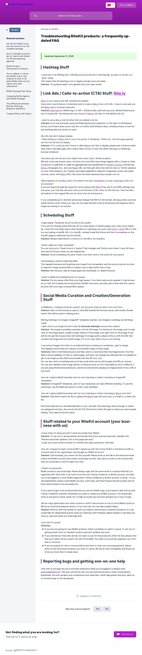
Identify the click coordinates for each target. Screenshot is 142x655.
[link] (13, 29)
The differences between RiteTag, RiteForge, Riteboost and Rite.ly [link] (17, 106)
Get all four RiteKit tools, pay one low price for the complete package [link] (17, 46)
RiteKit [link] (55, 29)
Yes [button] (97, 609)
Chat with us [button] (127, 634)
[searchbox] (71, 16)
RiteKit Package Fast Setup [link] (18, 91)
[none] (19, 4)
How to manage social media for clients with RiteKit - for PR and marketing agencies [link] (18, 57)
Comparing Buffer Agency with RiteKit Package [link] (18, 97)
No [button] (107, 609)
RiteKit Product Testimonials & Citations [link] (17, 67)
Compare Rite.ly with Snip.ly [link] (18, 114)
